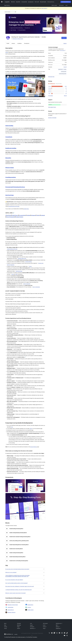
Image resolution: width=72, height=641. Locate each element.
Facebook (43, 215)
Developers (32, 626)
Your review (50, 95)
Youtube (28, 215)
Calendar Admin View (22, 258)
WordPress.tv (33, 628)
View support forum (52, 107)
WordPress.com (59, 623)
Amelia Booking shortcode (12, 249)
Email (13, 274)
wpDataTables (10, 607)
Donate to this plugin (52, 117)
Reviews (13, 43)
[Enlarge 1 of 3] (23, 480)
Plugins (18, 626)
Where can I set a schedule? (10, 572)
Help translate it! (44, 8)
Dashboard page (19, 271)
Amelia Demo (26, 208)
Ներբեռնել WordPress (65, 1)
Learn (31, 623)
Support (65, 43)
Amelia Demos (15, 215)
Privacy (5, 628)
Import (31, 428)
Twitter (38, 215)
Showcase (19, 623)
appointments (60, 69)
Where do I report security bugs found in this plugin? (15, 593)
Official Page (8, 215)
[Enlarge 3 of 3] (43, 494)
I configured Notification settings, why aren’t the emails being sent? (18, 589)
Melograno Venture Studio (18, 38)
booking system (63, 71)
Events (30, 266)
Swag (44, 628)
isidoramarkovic (11, 609)
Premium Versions (19, 216)
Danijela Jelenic (30, 609)
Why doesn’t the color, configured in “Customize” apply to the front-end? (19, 586)
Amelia (6, 52)
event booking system (62, 73)
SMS (16, 274)
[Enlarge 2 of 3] (43, 480)
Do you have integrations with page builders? (14, 579)
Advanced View (51, 76)
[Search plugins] (15, 12)
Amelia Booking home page (13, 206)
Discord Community (10, 216)
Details (8, 43)
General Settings (28, 261)
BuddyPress (58, 628)
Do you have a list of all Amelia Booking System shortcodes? (17, 569)
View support (62, 50)
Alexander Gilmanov (11, 612)
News (5, 625)
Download (64, 37)
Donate (44, 626)
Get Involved (45, 623)
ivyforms (29, 607)
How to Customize (36, 286)
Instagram (33, 215)
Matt (57, 625)
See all (65, 95)
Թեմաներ (19, 625)
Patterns (18, 628)
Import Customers (26, 283)
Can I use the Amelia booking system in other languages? (16, 583)
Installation (19, 43)
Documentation (22, 215)
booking (65, 69)
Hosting (5, 626)
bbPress (58, 626)
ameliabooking (30, 604)
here (12, 427)
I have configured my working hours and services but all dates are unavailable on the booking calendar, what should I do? (17, 576)
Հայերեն (15, 634)
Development (26, 43)
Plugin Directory (7, 5)
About (5, 623)
